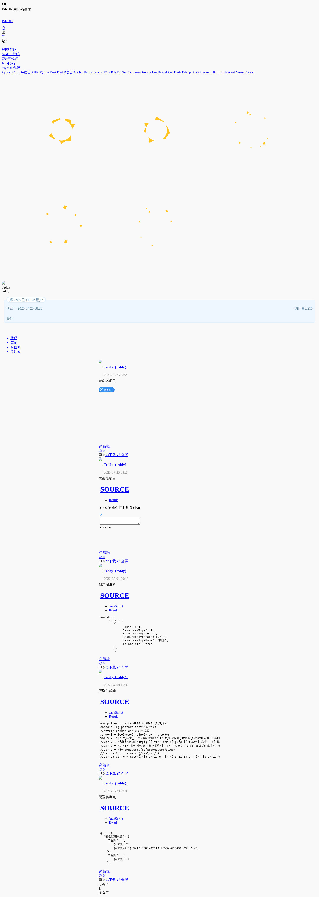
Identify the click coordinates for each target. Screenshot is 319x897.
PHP (35, 72)
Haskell (205, 72)
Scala (196, 72)
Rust (53, 72)
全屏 (124, 455)
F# (106, 72)
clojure (135, 72)
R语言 (69, 72)
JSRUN (7, 21)
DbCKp (106, 389)
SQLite (44, 72)
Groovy (146, 72)
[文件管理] (159, 36)
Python (7, 72)
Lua (155, 72)
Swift (126, 72)
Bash (178, 72)
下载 (113, 455)
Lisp (221, 72)
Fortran (250, 72)
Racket (230, 72)
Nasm (240, 72)
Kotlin (84, 72)
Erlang (187, 72)
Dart (60, 72)
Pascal (163, 72)
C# (76, 72)
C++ (16, 72)
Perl (171, 72)
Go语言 (26, 72)
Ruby (93, 72)
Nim (214, 72)
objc (100, 72)
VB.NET (115, 72)
